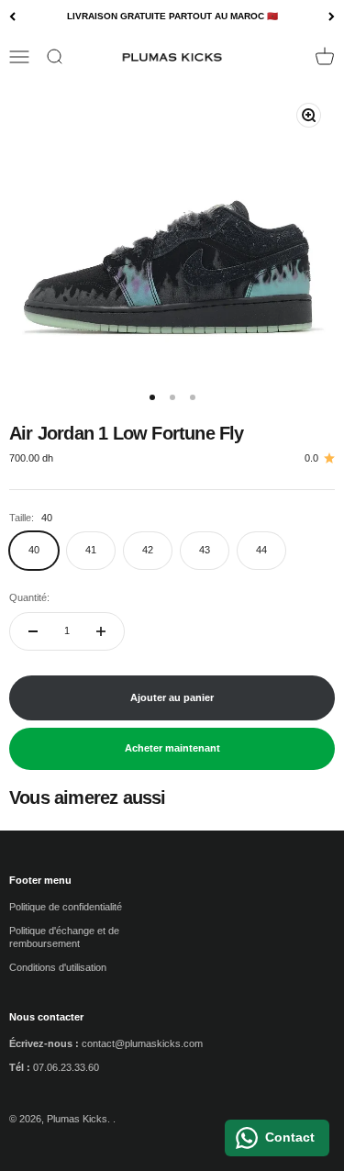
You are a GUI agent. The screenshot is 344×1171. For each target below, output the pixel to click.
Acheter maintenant (172, 747)
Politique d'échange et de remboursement (64, 937)
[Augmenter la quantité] (101, 631)
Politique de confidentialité (65, 906)
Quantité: (29, 597)
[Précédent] (12, 17)
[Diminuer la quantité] (33, 631)
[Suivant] (331, 17)
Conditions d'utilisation (57, 967)
